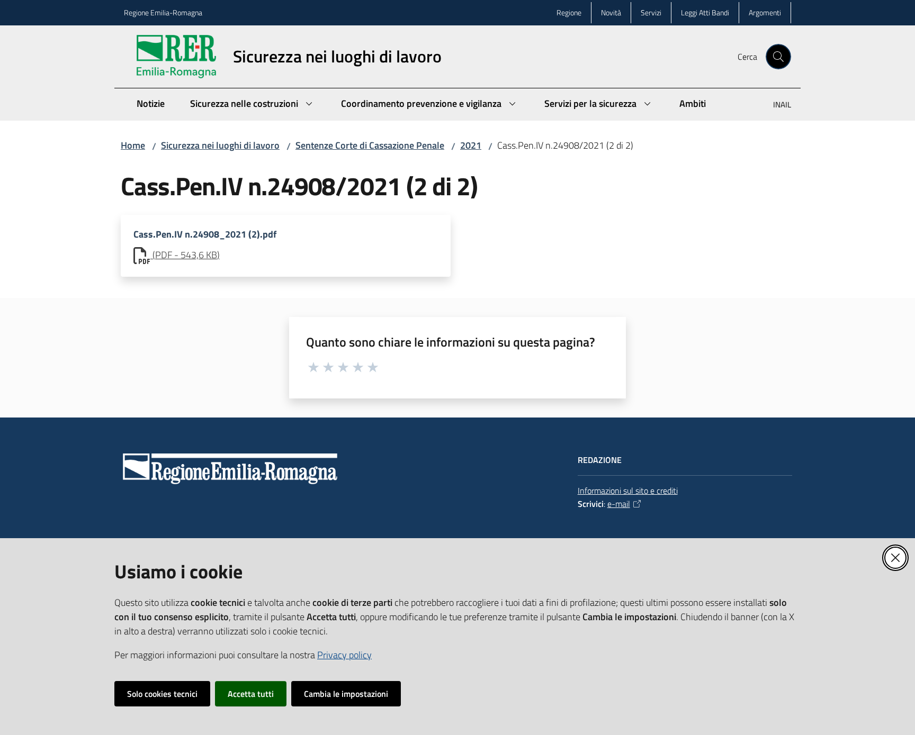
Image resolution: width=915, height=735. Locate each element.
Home (133, 145)
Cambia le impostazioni (346, 693)
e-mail (618, 503)
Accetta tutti (251, 693)
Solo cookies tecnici (162, 693)
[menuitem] (775, 105)
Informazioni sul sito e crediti (628, 490)
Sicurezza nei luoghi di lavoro (220, 145)
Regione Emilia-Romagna (163, 12)
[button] (778, 56)
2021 (470, 145)
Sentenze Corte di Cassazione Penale (369, 145)
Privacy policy (344, 655)
